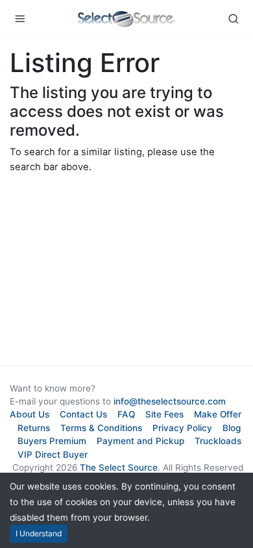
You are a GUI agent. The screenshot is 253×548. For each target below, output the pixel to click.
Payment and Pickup (140, 441)
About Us (29, 414)
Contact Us (83, 414)
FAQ (126, 414)
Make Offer (217, 414)
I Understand (39, 533)
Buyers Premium (52, 441)
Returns (34, 428)
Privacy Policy (182, 428)
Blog (232, 428)
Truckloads (218, 441)
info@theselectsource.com (170, 401)
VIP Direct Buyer (53, 454)
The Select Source (119, 467)
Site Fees (164, 414)
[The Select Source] (126, 18)
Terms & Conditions (101, 428)
